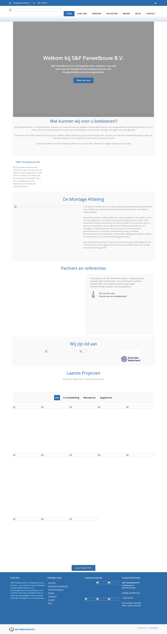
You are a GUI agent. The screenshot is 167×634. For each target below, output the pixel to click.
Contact (150, 14)
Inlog (138, 14)
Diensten (96, 14)
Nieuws (126, 14)
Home (69, 14)
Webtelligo (154, 628)
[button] (83, 568)
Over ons (82, 14)
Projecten (112, 14)
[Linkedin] (155, 3)
